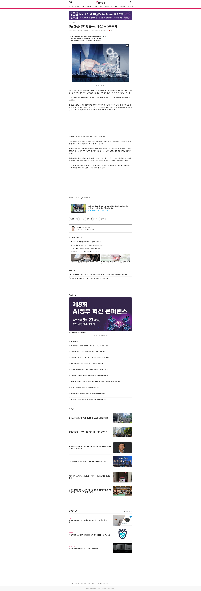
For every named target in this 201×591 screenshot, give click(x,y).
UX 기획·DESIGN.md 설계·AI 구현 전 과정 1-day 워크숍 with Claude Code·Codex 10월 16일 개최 (98, 274)
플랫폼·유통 (108, 6)
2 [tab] (96, 335)
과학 (115, 6)
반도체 (77, 6)
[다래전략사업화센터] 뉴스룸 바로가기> (98, 210)
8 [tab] (106, 335)
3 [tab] (127, 511)
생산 (82, 219)
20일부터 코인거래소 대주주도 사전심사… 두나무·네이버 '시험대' (89, 346)
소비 (96, 219)
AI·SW (71, 6)
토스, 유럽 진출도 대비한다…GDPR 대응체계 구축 (85, 387)
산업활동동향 (74, 219)
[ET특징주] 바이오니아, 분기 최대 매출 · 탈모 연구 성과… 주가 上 (89, 399)
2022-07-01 (107, 30)
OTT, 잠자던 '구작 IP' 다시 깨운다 (86, 230)
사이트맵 (100, 583)
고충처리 (94, 583)
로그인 (71, 583)
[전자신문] (100, 2)
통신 (96, 6)
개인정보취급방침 (85, 583)
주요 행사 (72, 295)
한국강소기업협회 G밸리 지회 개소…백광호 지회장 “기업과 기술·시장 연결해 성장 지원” (96, 382)
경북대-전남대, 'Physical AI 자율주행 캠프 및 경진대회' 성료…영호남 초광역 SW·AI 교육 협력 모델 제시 (90, 491)
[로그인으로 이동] (130, 2)
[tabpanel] (100, 315)
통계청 (103, 219)
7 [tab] (104, 335)
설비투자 (89, 219)
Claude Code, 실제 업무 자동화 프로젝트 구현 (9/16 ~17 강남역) (87, 36)
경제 (101, 6)
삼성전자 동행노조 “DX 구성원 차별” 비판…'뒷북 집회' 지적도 (88, 352)
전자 (83, 6)
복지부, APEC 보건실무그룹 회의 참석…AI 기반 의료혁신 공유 (88, 418)
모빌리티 (89, 6)
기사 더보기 (88, 228)
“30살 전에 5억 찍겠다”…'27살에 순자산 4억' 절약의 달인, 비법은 (89, 376)
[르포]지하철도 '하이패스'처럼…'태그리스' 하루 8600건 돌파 (88, 393)
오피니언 (130, 6)
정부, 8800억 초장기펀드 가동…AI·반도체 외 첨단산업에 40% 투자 (90, 370)
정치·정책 (123, 6)
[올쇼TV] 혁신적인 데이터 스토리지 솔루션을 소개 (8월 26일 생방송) (89, 278)
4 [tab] (99, 335)
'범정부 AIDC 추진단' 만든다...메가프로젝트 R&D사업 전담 (87, 461)
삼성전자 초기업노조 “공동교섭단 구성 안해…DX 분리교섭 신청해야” (90, 358)
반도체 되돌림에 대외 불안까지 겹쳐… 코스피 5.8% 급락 (87, 364)
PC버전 (106, 583)
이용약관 (77, 583)
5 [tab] (101, 335)
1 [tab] (94, 335)
